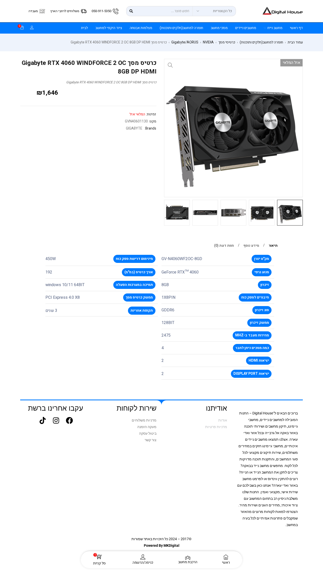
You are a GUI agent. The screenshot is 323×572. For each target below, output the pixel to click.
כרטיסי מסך (226, 42)
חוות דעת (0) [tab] (224, 245)
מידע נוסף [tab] (251, 245)
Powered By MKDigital (161, 545)
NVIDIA (208, 42)
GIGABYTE (134, 128)
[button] (170, 65)
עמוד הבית (295, 42)
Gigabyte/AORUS (184, 42)
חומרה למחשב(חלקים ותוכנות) (261, 42)
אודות (222, 420)
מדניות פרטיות (216, 427)
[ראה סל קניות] (22, 28)
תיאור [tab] (273, 245)
